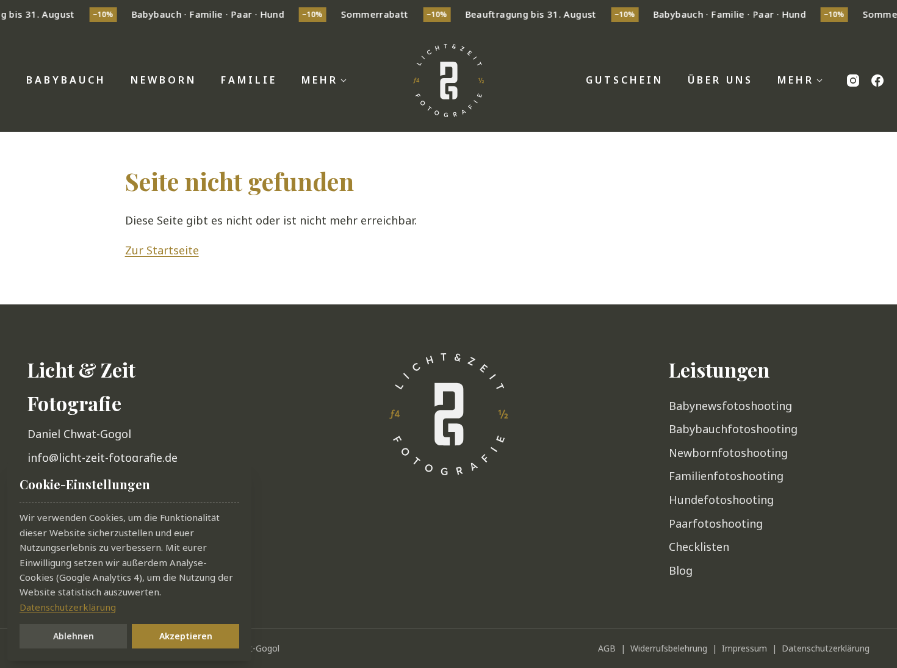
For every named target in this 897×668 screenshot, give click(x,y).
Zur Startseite (162, 250)
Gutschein (624, 80)
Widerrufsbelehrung (668, 648)
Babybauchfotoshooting (733, 429)
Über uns (720, 80)
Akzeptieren (185, 636)
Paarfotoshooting (716, 523)
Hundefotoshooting (721, 499)
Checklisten (699, 546)
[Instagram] (853, 80)
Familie (249, 80)
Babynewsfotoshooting (730, 405)
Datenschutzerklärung (826, 648)
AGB (607, 648)
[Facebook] (877, 80)
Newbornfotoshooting (728, 452)
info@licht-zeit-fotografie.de (102, 457)
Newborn (163, 80)
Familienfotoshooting (726, 476)
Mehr (319, 80)
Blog (681, 570)
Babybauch (66, 80)
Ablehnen (73, 636)
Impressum (744, 648)
